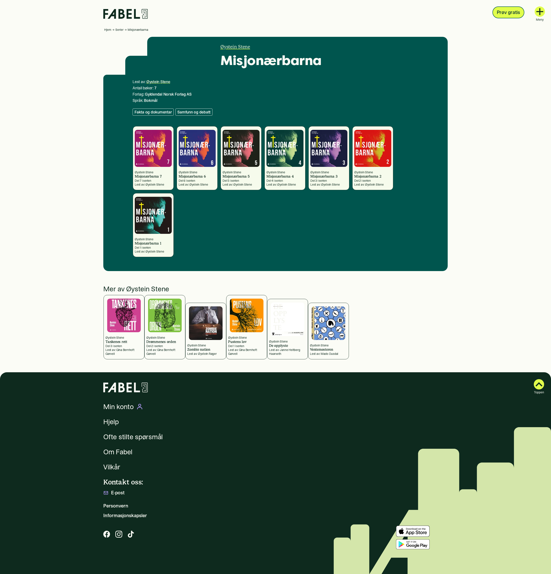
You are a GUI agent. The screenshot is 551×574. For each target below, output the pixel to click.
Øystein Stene (235, 46)
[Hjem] (125, 14)
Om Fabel (117, 452)
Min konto (118, 407)
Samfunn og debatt (193, 112)
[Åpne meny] (540, 11)
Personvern (115, 506)
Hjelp (111, 422)
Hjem (107, 30)
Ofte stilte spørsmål (133, 437)
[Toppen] (539, 384)
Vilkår (111, 467)
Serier (119, 30)
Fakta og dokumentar (153, 112)
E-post (118, 493)
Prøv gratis (508, 12)
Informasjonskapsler (125, 515)
